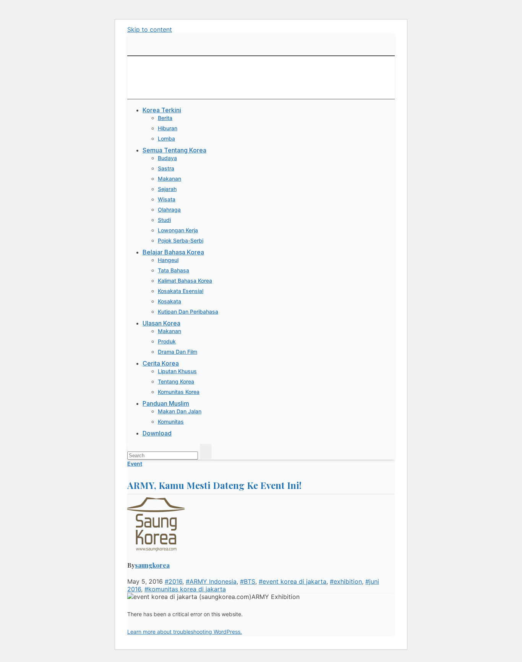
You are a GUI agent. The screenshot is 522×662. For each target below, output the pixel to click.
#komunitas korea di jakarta (185, 589)
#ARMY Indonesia (211, 581)
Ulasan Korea (161, 323)
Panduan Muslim (166, 403)
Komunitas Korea (178, 391)
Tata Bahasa (173, 270)
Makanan (169, 178)
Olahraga (169, 209)
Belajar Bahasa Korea (173, 252)
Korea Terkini (162, 110)
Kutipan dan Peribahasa (188, 311)
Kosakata (169, 301)
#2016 (173, 581)
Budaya (167, 158)
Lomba (166, 138)
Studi (164, 220)
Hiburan (167, 128)
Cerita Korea (161, 363)
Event (134, 463)
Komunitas (171, 421)
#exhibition (346, 581)
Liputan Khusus (177, 371)
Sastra (166, 168)
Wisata (166, 199)
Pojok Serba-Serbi (180, 240)
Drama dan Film (177, 351)
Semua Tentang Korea (174, 150)
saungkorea (152, 565)
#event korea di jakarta (292, 581)
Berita (165, 118)
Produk (167, 341)
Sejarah (167, 189)
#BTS (247, 581)
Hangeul (168, 260)
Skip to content (149, 29)
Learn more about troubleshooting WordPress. (184, 631)
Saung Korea (142, 69)
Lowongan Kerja (178, 230)
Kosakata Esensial (180, 291)
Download (157, 433)
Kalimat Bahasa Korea (185, 280)
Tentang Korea (176, 381)
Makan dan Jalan (179, 411)
